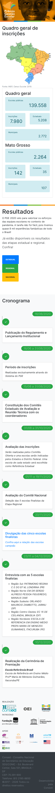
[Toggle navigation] (48, 10)
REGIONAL (10, 268)
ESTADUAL (10, 259)
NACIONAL (10, 277)
